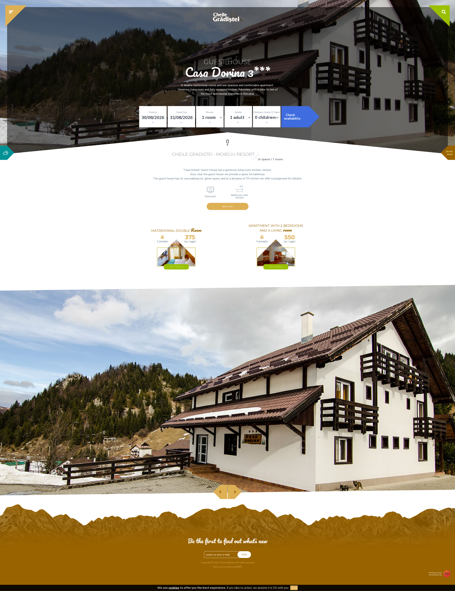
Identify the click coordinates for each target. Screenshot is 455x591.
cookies (173, 588)
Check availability (292, 117)
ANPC (239, 566)
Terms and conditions (224, 566)
